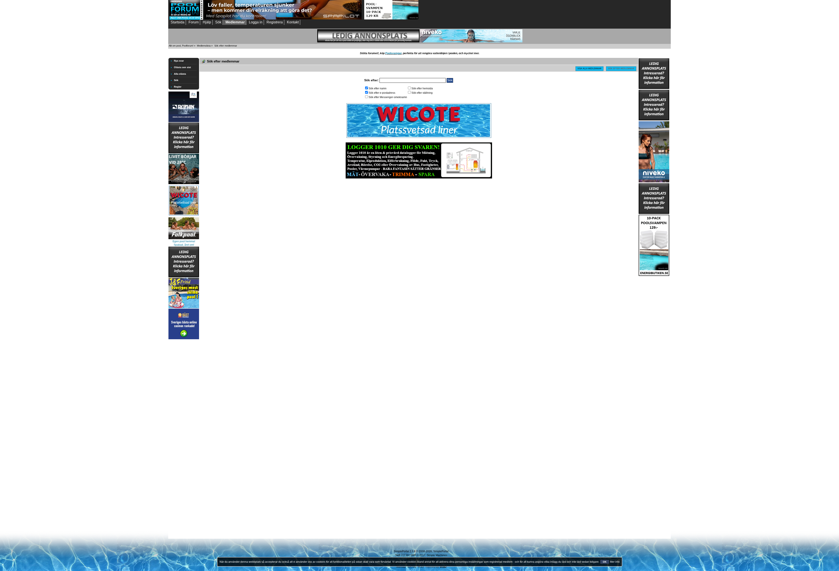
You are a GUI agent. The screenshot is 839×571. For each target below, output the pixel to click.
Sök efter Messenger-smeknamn (388, 97)
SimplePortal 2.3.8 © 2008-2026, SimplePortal (421, 551)
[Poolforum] (186, 18)
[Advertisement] (183, 405)
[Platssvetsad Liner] (419, 138)
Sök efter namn (378, 88)
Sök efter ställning (422, 92)
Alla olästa (180, 74)
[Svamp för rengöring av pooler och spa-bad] (654, 244)
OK (605, 562)
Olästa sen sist (182, 67)
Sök (176, 80)
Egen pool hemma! (184, 241)
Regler (177, 86)
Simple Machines (437, 555)
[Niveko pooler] (654, 150)
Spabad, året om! (184, 244)
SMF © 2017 (418, 555)
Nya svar (179, 60)
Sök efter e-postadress (382, 92)
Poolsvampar (393, 53)
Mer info (615, 561)
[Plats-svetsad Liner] (183, 216)
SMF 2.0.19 (402, 555)
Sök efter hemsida (422, 88)
